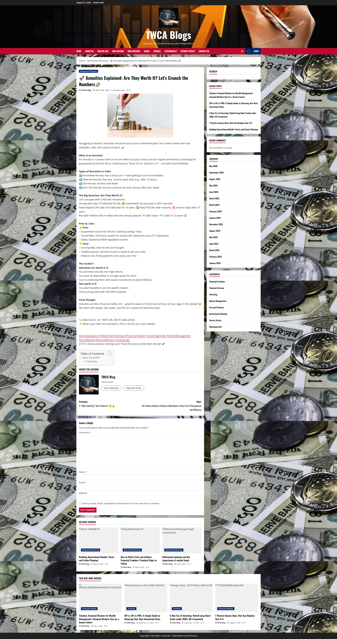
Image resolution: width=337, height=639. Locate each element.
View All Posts (133, 388)
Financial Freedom (217, 281)
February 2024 (215, 211)
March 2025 (214, 198)
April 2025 (213, 192)
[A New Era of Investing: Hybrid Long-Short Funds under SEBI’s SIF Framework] (191, 598)
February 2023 (215, 256)
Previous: (97, 403)
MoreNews (178, 635)
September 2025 (216, 172)
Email (82, 482)
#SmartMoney (87, 339)
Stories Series (215, 320)
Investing (213, 294)
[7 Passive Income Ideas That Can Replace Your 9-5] (236, 598)
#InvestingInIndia (156, 335)
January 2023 (215, 263)
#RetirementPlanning (112, 335)
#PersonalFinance (105, 339)
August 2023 (214, 230)
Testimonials (171, 51)
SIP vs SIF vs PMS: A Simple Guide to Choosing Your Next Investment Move (142, 617)
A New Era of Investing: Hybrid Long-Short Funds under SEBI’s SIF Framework (190, 617)
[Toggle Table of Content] (108, 353)
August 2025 (214, 179)
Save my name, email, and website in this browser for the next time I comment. (121, 503)
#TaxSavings (123, 339)
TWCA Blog (86, 90)
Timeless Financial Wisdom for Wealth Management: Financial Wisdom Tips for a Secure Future (99, 619)
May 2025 (213, 185)
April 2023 (213, 243)
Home (78, 51)
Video (256, 51)
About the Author (91, 357)
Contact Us (204, 51)
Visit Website (111, 388)
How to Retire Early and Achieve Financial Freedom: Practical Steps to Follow (139, 560)
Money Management (217, 301)
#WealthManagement (178, 335)
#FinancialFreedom (135, 335)
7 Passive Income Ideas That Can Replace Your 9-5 (230, 123)
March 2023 (214, 250)
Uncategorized (215, 326)
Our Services (134, 51)
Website (83, 493)
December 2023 (216, 224)
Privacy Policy (188, 51)
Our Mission (118, 51)
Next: (171, 405)
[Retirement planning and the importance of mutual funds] (181, 540)
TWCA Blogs (168, 35)
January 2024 (215, 217)
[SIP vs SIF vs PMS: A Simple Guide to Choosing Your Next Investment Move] (145, 598)
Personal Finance (216, 307)
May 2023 (213, 237)
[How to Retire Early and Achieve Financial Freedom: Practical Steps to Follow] (140, 540)
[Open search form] (242, 51)
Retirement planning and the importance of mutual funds (176, 558)
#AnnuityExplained (89, 335)
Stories (157, 51)
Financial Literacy (216, 288)
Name (83, 472)
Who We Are (103, 51)
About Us (89, 51)
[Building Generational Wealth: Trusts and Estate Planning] (98, 540)
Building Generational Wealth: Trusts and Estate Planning (96, 558)
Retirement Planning (88, 71)
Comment (85, 432)
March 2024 (214, 204)
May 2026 (213, 166)
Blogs (147, 51)
